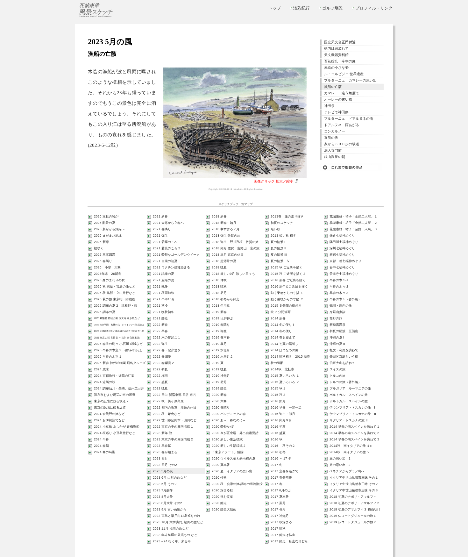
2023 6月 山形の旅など (170, 477)
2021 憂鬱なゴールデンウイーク (176, 254)
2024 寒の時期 (104, 452)
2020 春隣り (221, 407)
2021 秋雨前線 (163, 293)
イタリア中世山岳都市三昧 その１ (354, 477)
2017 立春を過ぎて (284, 471)
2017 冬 (276, 465)
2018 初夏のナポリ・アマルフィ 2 (354, 503)
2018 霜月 (219, 293)
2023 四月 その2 (165, 465)
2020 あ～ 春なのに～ (229, 420)
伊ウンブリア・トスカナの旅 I (352, 407)
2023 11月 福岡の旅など (170, 528)
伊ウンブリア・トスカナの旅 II (353, 414)
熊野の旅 (336, 318)
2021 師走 (160, 318)
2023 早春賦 (162, 445)
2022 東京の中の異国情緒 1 (173, 426)
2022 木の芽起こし (167, 337)
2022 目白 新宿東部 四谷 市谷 (174, 394)
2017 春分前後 (281, 477)
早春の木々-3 (339, 293)
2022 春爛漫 (162, 356)
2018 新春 (219, 216)
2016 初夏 (278, 426)
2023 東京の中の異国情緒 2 (173, 439)
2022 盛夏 (160, 382)
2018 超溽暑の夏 (224, 261)
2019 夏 (217, 363)
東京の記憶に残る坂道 (110, 407)
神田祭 (329, 106)
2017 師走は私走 (283, 535)
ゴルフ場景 (332, 8)
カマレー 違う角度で (341, 93)
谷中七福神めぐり (342, 267)
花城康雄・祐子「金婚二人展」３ (353, 229)
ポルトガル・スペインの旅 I (350, 394)
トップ (274, 8)
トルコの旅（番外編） (345, 382)
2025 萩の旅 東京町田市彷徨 (114, 299)
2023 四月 (160, 458)
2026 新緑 (101, 242)
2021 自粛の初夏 (165, 261)
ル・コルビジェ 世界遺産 (344, 74)
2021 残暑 (160, 286)
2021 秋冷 (160, 305)
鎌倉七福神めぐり (342, 235)
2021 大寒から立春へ (168, 223)
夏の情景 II (278, 248)
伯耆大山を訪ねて (342, 363)
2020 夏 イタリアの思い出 (232, 471)
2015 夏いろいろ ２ (285, 382)
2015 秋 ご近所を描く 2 (288, 273)
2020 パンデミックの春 (229, 414)
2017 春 (276, 484)
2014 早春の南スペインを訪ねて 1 (354, 426)
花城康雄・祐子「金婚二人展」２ (353, 223)
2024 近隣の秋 (104, 382)
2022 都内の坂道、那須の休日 (174, 407)
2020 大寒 (219, 401)
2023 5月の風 (163, 471)
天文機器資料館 (336, 55)
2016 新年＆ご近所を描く (289, 286)
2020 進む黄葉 (222, 496)
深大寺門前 (333, 150)
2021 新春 (160, 216)
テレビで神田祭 (336, 112)
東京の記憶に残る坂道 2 (111, 401)
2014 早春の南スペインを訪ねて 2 (354, 433)
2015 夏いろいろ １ (285, 375)
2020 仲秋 (219, 477)
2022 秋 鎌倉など (167, 414)
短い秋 (275, 229)
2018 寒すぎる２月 (225, 229)
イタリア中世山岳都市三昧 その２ (354, 484)
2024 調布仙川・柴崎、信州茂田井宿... (117, 389)
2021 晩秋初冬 (163, 312)
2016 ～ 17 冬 (281, 458)
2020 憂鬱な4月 (223, 426)
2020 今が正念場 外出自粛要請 (235, 433)
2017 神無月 (280, 516)
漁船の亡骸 (333, 87)
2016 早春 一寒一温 (286, 407)
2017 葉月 (278, 503)
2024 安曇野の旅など (109, 414)
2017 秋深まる (281, 522)
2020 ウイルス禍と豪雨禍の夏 (233, 458)
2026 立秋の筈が (106, 216)
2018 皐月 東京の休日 (228, 254)
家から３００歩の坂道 (341, 144)
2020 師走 (219, 503)
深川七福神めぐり (342, 248)
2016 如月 (278, 401)
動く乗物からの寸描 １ (287, 293)
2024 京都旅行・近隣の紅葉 (114, 375)
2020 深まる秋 (222, 490)
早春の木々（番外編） (345, 299)
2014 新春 (278, 318)
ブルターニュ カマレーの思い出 (350, 80)
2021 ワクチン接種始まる (171, 267)
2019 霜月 (219, 382)
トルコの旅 (337, 375)
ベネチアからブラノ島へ (347, 471)
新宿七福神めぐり (342, 254)
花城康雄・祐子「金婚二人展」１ (353, 216)
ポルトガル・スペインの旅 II (350, 401)
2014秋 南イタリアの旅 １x (351, 445)
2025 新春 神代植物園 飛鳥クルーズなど (118, 363)
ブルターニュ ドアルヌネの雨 (348, 118)
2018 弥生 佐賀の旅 (226, 235)
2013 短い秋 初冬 (283, 235)
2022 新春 (160, 324)
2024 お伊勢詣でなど (109, 420)
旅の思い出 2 (340, 465)
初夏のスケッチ (282, 223)
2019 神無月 (221, 375)
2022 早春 (160, 331)
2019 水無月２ (222, 356)
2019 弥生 (219, 331)
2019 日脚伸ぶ (222, 318)
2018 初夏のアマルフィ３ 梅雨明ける (353, 510)
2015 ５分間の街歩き (286, 305)
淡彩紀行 (301, 8)
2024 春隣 (101, 445)
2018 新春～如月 (224, 223)
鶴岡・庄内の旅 (341, 305)
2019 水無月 (221, 350)
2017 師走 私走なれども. (290, 541)
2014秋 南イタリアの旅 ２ (350, 452)
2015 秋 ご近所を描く (286, 267)
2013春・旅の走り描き (287, 216)
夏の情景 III (279, 254)
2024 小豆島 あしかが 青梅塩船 (116, 426)
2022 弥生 (160, 344)
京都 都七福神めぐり (345, 261)
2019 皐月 (219, 344)
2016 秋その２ (283, 445)
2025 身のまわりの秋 (109, 280)
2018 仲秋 (219, 280)
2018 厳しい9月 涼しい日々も (233, 273)
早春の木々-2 (339, 286)
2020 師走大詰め (224, 509)
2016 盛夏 (278, 433)
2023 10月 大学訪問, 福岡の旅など (178, 522)
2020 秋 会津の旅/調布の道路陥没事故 (235, 484)
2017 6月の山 (281, 490)
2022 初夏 (160, 369)
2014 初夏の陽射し (284, 344)
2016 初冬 (278, 452)
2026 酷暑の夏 (104, 223)
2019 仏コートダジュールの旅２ (353, 522)
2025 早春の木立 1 (107, 356)
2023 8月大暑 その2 (167, 503)
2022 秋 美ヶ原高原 (168, 401)
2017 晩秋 (278, 528)
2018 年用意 (221, 305)
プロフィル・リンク (374, 8)
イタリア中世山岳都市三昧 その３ (354, 490)
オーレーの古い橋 (338, 99)
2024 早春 (101, 439)
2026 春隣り (103, 261)
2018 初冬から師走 (225, 299)
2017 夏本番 (280, 496)
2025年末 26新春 (107, 273)
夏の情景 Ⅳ (280, 261)
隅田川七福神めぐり (344, 242)
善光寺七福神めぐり (344, 273)
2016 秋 (276, 439)
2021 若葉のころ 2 (166, 248)
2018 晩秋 (219, 286)
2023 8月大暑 (163, 496)
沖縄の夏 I (337, 337)
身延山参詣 (337, 312)
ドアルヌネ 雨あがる (341, 125)
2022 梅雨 (160, 375)
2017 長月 (278, 509)
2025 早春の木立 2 (118, 350)
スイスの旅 (337, 369)
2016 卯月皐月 (281, 420)
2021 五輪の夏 (163, 280)
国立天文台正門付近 (340, 42)
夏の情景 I (278, 242)
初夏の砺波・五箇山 (344, 331)
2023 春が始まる (165, 452)
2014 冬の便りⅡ (283, 331)
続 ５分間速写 (281, 312)
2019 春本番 (221, 337)
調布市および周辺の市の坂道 (114, 394)
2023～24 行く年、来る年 (172, 541)
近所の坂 (331, 137)
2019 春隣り (221, 324)
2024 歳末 (101, 369)
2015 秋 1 (278, 388)
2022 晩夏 (160, 388)
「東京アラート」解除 (228, 452)
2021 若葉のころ (165, 242)
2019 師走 (219, 388)
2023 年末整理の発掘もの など (175, 535)
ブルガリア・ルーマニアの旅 (350, 388)
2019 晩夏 (219, 369)
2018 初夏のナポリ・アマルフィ (353, 496)
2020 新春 (219, 394)
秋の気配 (277, 363)
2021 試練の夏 (163, 273)
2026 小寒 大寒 (107, 267)
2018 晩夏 (219, 267)
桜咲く (98, 248)
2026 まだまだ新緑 (108, 235)
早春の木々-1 (339, 280)
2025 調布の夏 (104, 312)
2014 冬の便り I (282, 324)
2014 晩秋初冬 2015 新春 (290, 356)
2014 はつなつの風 (284, 350)
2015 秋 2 (278, 394)
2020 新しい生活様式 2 (228, 445)
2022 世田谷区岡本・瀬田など (174, 420)
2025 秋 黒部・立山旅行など (114, 293)
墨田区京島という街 (344, 356)
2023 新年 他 (162, 433)
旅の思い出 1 (340, 458)
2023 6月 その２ (165, 484)
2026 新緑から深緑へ (109, 229)
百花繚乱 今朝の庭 (340, 61)
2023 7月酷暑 (163, 490)
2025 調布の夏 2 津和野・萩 (115, 305)
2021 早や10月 (164, 299)
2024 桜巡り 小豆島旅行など (114, 433)
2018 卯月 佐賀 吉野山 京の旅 (235, 248)
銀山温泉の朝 (334, 157)
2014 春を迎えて (283, 337)
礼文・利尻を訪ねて (344, 350)
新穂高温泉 (337, 324)
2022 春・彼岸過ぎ (167, 350)
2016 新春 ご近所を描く (288, 280)
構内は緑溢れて (336, 48)
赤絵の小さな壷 (336, 67)
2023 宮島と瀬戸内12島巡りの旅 (176, 516)
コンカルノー (334, 131)
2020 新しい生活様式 (227, 439)
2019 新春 (219, 312)
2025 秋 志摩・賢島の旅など (114, 286)
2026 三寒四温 (104, 254)
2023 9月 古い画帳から (170, 509)
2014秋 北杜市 (282, 369)
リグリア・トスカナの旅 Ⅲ (349, 420)
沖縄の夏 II (337, 344)
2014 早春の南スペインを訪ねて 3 (354, 439)
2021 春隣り (162, 229)
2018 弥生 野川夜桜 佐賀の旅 (235, 242)
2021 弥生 (160, 235)
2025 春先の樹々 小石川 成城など (118, 344)
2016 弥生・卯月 (283, 414)
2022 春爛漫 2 (163, 363)
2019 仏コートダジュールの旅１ (353, 516)
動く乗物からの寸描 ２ (287, 299)
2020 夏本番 (221, 465)
